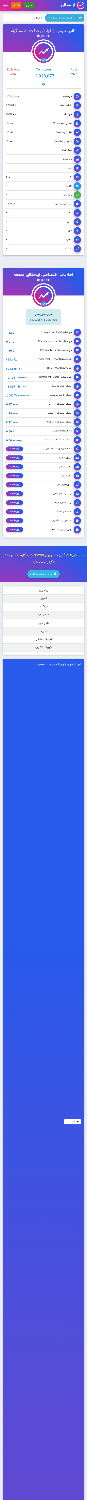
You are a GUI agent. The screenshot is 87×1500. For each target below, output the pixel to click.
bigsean (14, 96)
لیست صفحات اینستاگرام (60, 18)
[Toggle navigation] (5, 5)
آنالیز (15, 5)
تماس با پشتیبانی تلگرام (41, 574)
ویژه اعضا (14, 449)
